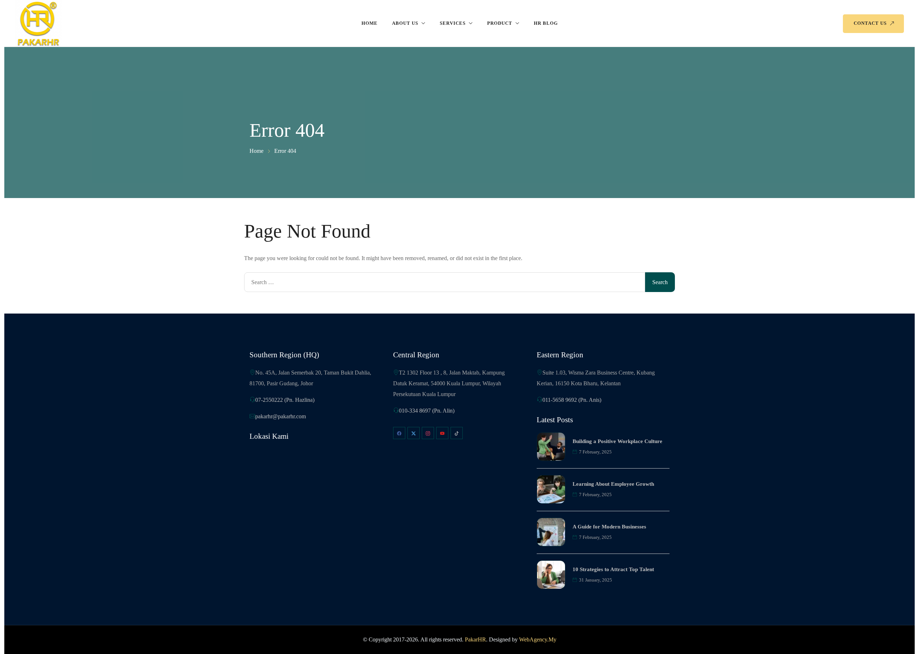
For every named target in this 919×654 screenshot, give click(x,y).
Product (499, 23)
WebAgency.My (537, 639)
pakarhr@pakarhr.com (280, 416)
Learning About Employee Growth (613, 484)
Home (369, 23)
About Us (405, 23)
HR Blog (546, 23)
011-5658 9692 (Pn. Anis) (571, 400)
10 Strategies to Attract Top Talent (613, 569)
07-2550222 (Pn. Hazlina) (284, 400)
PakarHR (475, 639)
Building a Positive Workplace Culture (617, 441)
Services (453, 23)
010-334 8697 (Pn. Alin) (426, 411)
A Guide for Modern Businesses (609, 527)
